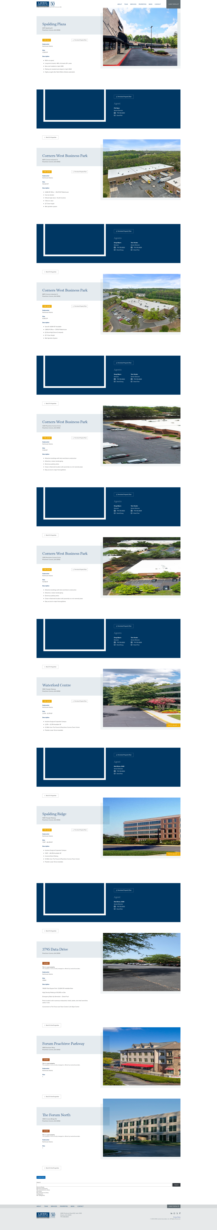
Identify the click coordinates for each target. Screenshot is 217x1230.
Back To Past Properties (52, 1025)
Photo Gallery (172, 725)
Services (133, 4)
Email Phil (119, 115)
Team (126, 4)
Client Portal (172, 4)
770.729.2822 (121, 247)
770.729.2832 (121, 771)
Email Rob (120, 774)
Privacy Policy (176, 1217)
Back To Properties (51, 137)
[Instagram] (174, 1213)
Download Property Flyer (80, 40)
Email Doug (120, 250)
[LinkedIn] (171, 1213)
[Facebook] (179, 1213)
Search (39, 1182)
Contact (158, 4)
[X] (177, 1213)
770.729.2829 (138, 247)
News (150, 4)
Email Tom (137, 250)
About (119, 4)
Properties (142, 4)
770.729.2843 (121, 113)
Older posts (41, 1177)
